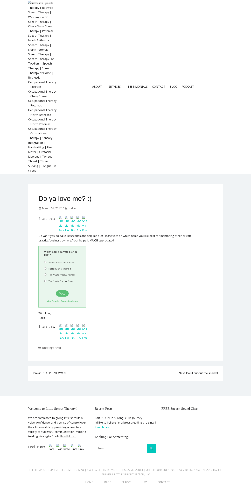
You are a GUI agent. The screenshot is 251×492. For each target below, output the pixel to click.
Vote (62, 293)
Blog (107, 482)
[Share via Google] (78, 230)
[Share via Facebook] (61, 230)
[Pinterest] (74, 449)
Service (126, 482)
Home (89, 482)
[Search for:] (125, 448)
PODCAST (188, 86)
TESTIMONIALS (138, 86)
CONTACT (158, 86)
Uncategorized (51, 348)
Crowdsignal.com (69, 301)
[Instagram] (66, 449)
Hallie (72, 208)
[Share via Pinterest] (73, 230)
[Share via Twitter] (67, 230)
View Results (53, 301)
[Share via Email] (84, 230)
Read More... (103, 427)
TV (145, 482)
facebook (201, 86)
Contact (164, 482)
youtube (210, 86)
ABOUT (97, 86)
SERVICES (115, 86)
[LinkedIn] (81, 449)
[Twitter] (59, 449)
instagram (220, 86)
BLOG (173, 86)
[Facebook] (52, 449)
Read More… (68, 436)
